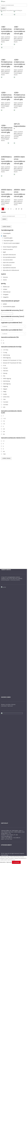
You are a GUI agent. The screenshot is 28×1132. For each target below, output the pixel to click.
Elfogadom (16, 948)
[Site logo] (3, 1)
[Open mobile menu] (25, 1)
